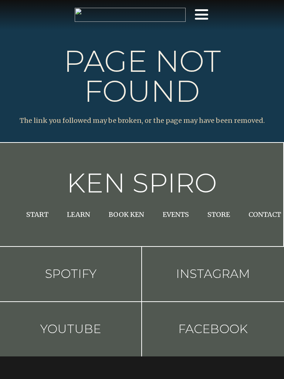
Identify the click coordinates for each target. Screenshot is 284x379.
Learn (78, 214)
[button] (201, 14)
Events (176, 214)
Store (218, 214)
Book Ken (126, 214)
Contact (264, 214)
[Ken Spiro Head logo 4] (130, 15)
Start (37, 214)
